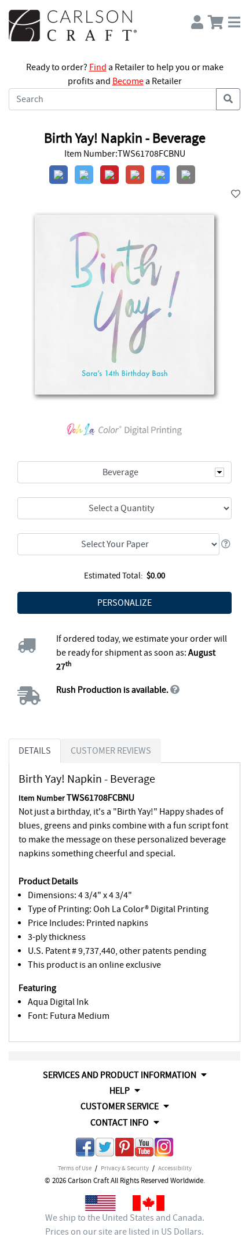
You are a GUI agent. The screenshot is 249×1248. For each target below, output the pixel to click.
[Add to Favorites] (235, 194)
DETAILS (35, 751)
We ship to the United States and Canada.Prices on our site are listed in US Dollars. (124, 1225)
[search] (228, 99)
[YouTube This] (144, 1149)
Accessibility (175, 1168)
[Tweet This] (105, 1149)
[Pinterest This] (124, 1149)
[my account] (197, 19)
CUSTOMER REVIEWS (111, 751)
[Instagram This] (164, 1149)
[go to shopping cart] (216, 19)
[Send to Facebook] (85, 1149)
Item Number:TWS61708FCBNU (124, 154)
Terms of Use (74, 1168)
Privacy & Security (125, 1168)
